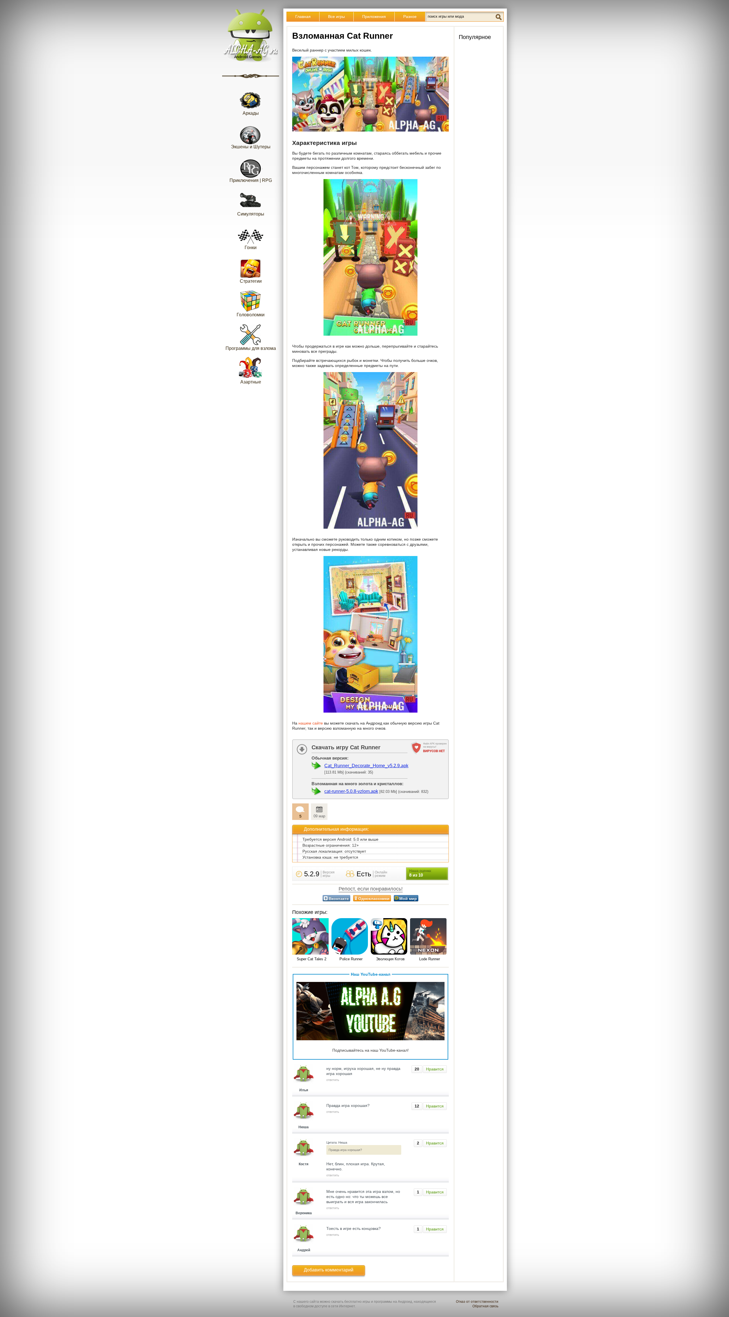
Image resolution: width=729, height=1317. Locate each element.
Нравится (435, 1069)
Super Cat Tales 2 (311, 959)
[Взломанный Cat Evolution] (390, 936)
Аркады (251, 113)
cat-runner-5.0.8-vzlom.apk (351, 791)
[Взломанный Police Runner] (350, 936)
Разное (410, 16)
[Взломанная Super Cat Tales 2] (311, 936)
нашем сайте (310, 723)
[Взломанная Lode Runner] (429, 936)
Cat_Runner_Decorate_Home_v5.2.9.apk (366, 765)
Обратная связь (485, 1306)
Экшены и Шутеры (251, 146)
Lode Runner (429, 959)
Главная (303, 16)
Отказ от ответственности (477, 1302)
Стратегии (251, 281)
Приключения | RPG (251, 180)
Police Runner (351, 959)
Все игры (336, 16)
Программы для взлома (251, 348)
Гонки (251, 247)
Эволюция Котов (390, 959)
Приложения (374, 16)
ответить (332, 1080)
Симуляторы (250, 214)
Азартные (250, 381)
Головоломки (251, 314)
